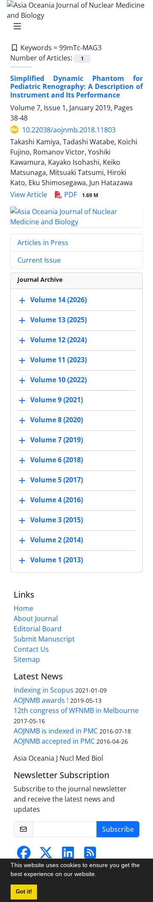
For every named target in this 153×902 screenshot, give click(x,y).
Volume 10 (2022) (58, 379)
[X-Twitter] (46, 855)
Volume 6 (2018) (56, 459)
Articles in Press (42, 242)
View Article (28, 194)
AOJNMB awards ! (41, 700)
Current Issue (39, 260)
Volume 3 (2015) (56, 519)
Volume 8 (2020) (56, 419)
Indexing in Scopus (44, 690)
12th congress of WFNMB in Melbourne (76, 710)
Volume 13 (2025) (58, 319)
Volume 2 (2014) (56, 539)
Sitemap (27, 659)
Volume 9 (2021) (56, 399)
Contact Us (31, 649)
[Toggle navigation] (74, 26)
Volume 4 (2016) (56, 499)
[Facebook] (24, 855)
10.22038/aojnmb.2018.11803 (69, 130)
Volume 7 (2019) (56, 439)
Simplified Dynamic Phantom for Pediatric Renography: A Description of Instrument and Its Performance (76, 86)
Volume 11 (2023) (58, 359)
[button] (99, 875)
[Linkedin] (68, 855)
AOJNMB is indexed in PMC (56, 731)
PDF (80, 194)
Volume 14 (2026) (58, 299)
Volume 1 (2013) (56, 559)
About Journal (36, 618)
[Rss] (90, 855)
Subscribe (118, 829)
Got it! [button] (24, 892)
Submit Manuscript (44, 639)
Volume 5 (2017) (56, 479)
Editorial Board (38, 628)
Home (23, 608)
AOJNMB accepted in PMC (54, 741)
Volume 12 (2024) (58, 339)
